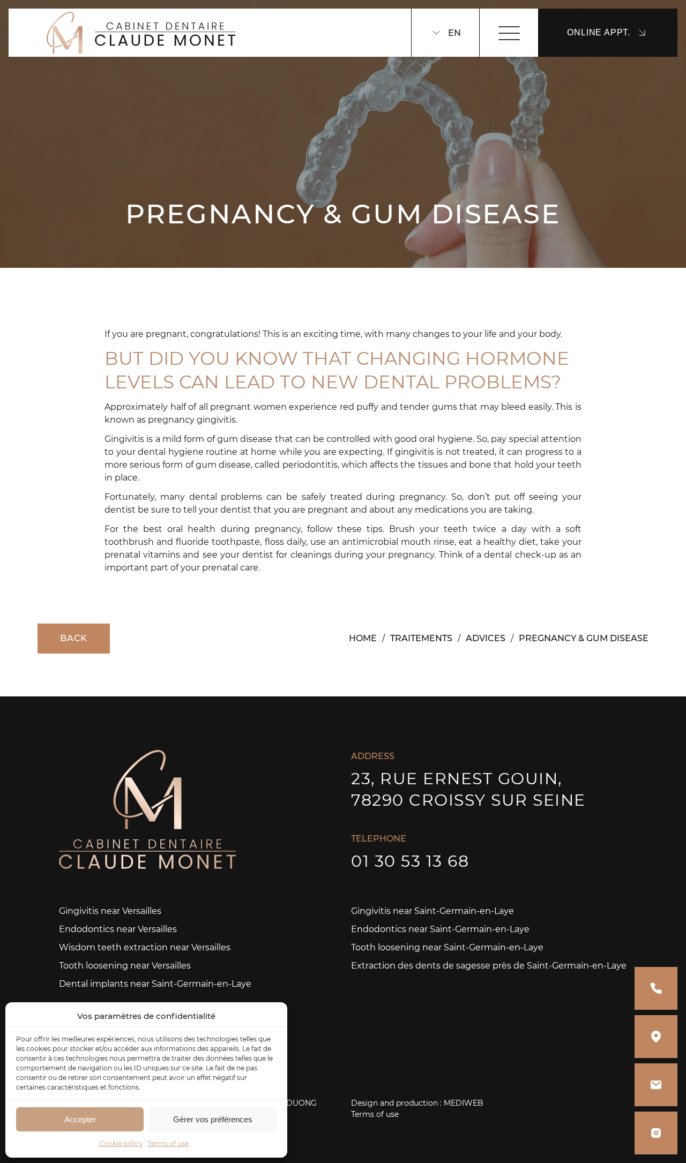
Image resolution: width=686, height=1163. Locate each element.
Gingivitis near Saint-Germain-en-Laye (432, 911)
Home (363, 638)
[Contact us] (656, 1084)
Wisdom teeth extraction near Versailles (144, 947)
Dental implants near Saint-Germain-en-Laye (155, 984)
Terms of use (168, 1143)
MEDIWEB (463, 1103)
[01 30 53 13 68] (656, 988)
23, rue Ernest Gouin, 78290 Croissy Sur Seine (468, 789)
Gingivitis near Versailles (110, 911)
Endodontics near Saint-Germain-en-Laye (440, 929)
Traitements (421, 638)
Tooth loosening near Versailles (125, 966)
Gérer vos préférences (212, 1119)
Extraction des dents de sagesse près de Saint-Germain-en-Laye (489, 966)
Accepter (80, 1119)
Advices (485, 638)
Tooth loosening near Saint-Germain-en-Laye (447, 947)
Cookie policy (121, 1143)
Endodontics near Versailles (118, 929)
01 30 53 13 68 (410, 861)
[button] (271, 1016)
